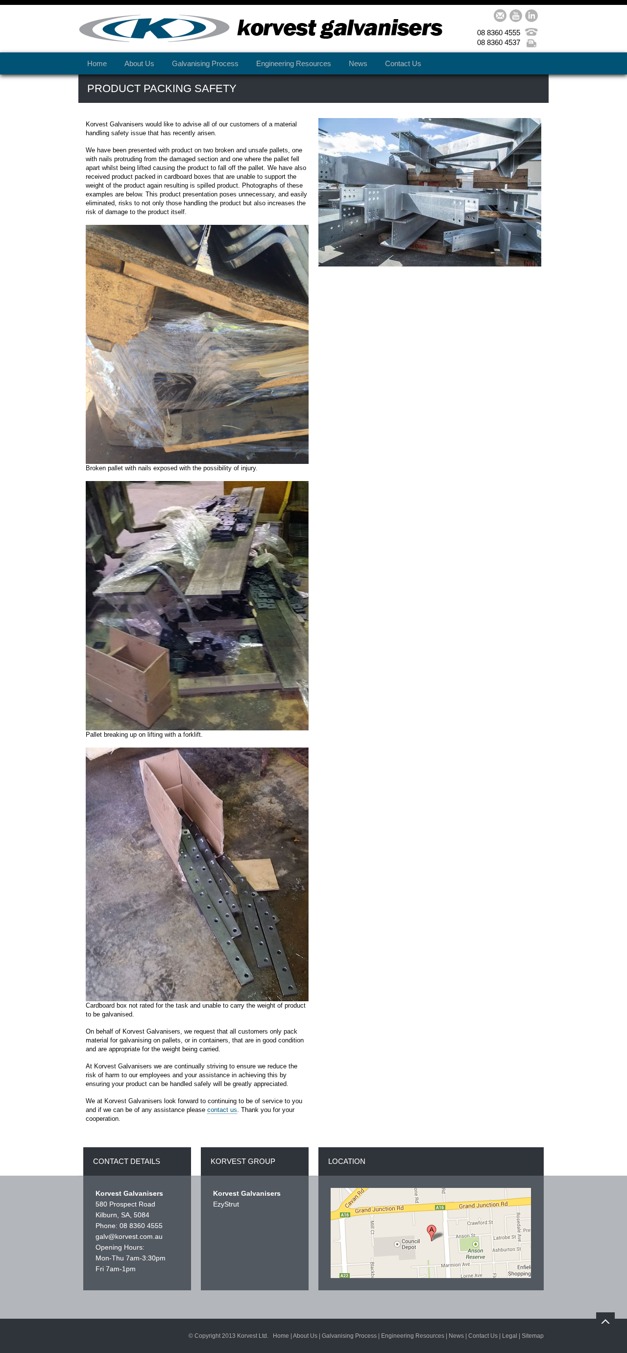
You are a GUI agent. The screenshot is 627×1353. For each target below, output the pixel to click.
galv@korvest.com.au (129, 1236)
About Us (139, 63)
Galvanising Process (205, 63)
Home (97, 63)
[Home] (260, 29)
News (358, 63)
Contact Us (403, 63)
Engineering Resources (293, 63)
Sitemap (533, 1335)
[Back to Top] (605, 1321)
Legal (509, 1335)
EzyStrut (226, 1204)
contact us (222, 1109)
